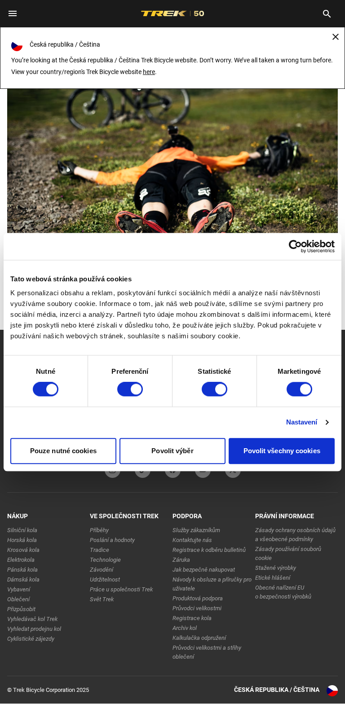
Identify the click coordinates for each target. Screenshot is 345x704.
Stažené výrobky (275, 567)
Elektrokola (21, 559)
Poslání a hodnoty (112, 540)
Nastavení (302, 422)
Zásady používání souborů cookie (288, 553)
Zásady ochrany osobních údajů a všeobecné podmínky (295, 534)
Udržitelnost (105, 579)
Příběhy (99, 530)
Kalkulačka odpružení (199, 637)
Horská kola (22, 540)
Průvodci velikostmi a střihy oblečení (206, 652)
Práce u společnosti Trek (121, 589)
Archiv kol (184, 628)
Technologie (105, 559)
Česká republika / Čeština (276, 689)
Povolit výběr (172, 451)
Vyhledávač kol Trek (32, 619)
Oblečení (18, 599)
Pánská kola (22, 569)
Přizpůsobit (21, 609)
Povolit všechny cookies (281, 451)
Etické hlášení (272, 577)
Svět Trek (102, 599)
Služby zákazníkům (196, 530)
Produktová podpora (197, 598)
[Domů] (172, 142)
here (149, 71)
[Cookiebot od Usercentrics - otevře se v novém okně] (295, 246)
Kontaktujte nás (192, 540)
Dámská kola (23, 579)
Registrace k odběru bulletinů (209, 550)
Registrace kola (192, 618)
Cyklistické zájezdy (30, 638)
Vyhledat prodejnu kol (34, 628)
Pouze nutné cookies (63, 451)
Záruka (181, 559)
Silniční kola (22, 530)
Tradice (99, 550)
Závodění (101, 569)
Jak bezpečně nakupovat (203, 569)
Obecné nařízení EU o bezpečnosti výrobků (283, 592)
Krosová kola (23, 550)
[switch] (130, 389)
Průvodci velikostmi (196, 608)
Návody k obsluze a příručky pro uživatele (212, 584)
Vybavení (18, 589)
